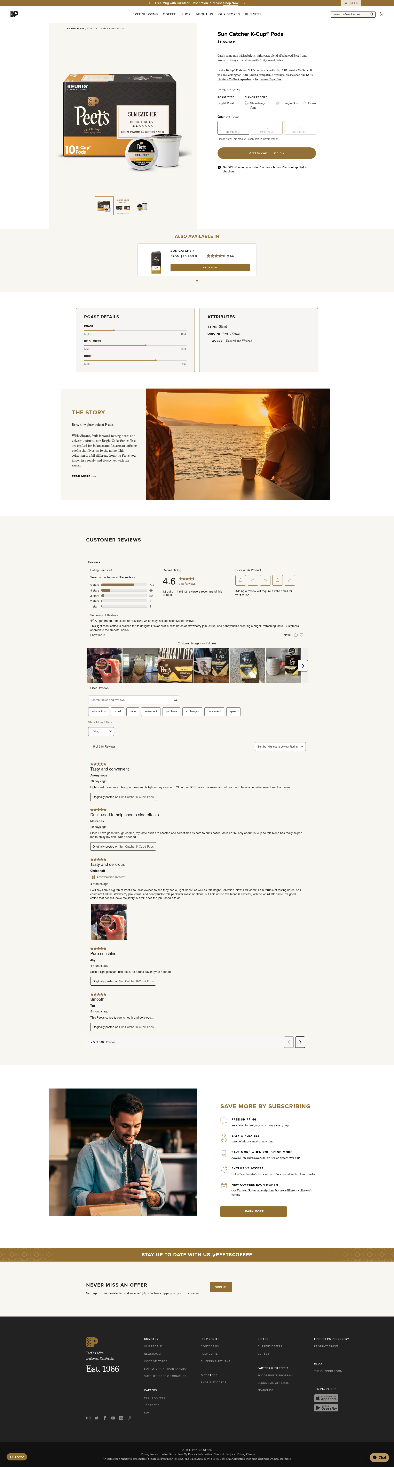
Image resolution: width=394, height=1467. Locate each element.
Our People (153, 1346)
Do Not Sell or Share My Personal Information (185, 1454)
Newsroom (152, 1354)
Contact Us (210, 1346)
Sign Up (221, 1287)
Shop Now (230, 3)
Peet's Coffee (154, 1398)
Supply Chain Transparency (166, 1369)
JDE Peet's (151, 1405)
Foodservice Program (275, 1375)
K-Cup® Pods (76, 28)
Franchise (266, 1390)
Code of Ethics (156, 1361)
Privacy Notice (148, 1454)
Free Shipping (145, 14)
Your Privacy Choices (242, 1454)
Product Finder (326, 1346)
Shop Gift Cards (213, 1382)
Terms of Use (221, 1454)
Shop (186, 14)
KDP (147, 1413)
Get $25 (263, 1354)
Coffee (169, 14)
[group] (197, 3)
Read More (81, 476)
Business (253, 14)
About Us (204, 14)
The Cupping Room (328, 1371)
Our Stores (229, 14)
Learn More (254, 1211)
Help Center (210, 1354)
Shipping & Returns (215, 1361)
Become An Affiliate (273, 1383)
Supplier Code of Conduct (165, 1376)
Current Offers (270, 1346)
